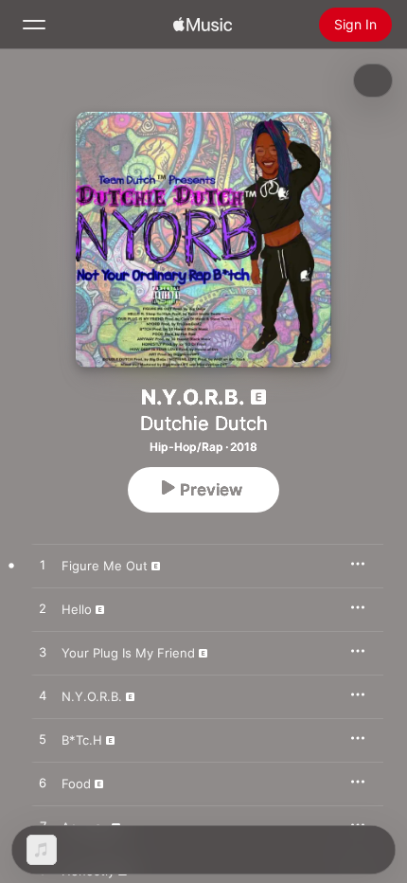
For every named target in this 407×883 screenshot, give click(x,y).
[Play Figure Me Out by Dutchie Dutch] (43, 565)
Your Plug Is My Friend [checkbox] (128, 652)
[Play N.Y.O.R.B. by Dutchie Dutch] (43, 696)
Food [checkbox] (76, 783)
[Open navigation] (34, 24)
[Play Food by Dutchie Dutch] (43, 783)
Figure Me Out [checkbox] (105, 565)
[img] (202, 24)
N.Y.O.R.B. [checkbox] (92, 696)
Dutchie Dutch (204, 423)
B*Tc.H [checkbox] (82, 740)
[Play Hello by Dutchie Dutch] (43, 609)
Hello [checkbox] (77, 609)
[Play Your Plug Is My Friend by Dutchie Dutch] (43, 652)
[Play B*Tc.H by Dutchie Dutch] (43, 739)
